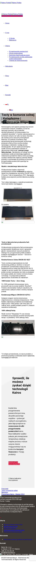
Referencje (12, 40)
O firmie (12, 38)
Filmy (7, 76)
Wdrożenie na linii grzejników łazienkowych (18, 539)
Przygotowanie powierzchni (18, 51)
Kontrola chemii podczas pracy (19, 55)
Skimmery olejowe (10, 528)
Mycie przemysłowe (16, 53)
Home (7, 23)
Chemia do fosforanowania (18, 60)
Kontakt (8, 95)
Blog (6, 85)
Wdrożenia (9, 66)
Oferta (7, 46)
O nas (7, 32)
